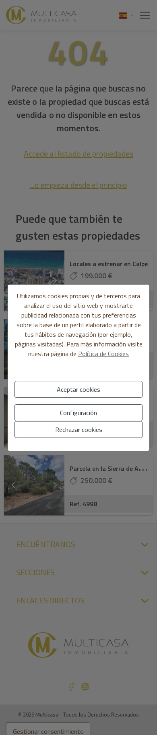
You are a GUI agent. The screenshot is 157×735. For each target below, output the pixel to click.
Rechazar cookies (78, 429)
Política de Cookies (103, 353)
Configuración (78, 412)
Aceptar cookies (78, 389)
